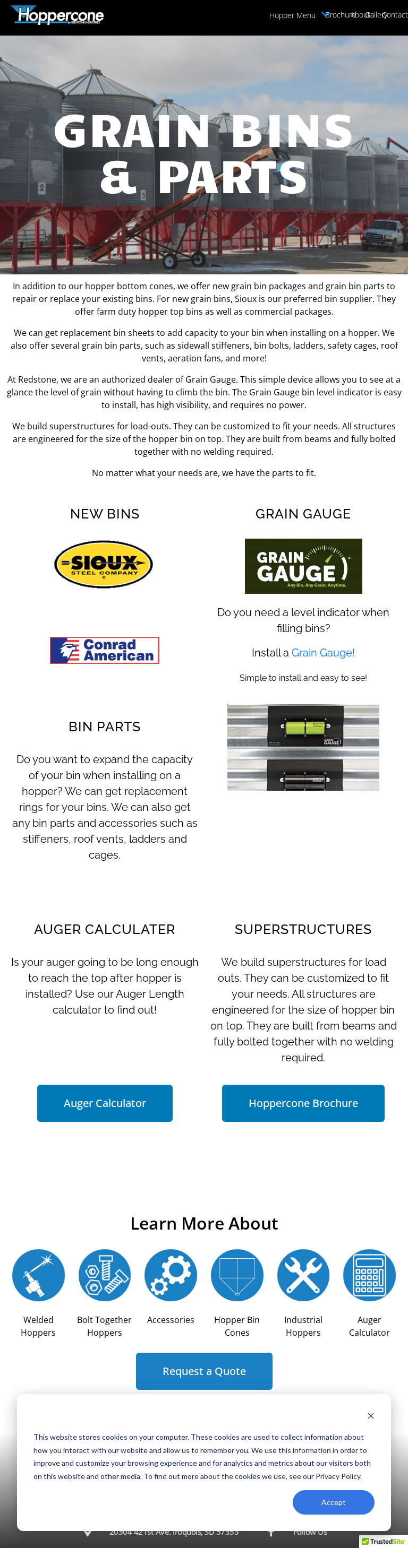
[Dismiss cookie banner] (371, 1417)
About (360, 15)
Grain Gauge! (323, 652)
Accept (333, 1502)
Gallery (376, 15)
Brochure (340, 15)
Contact (395, 15)
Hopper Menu (292, 15)
